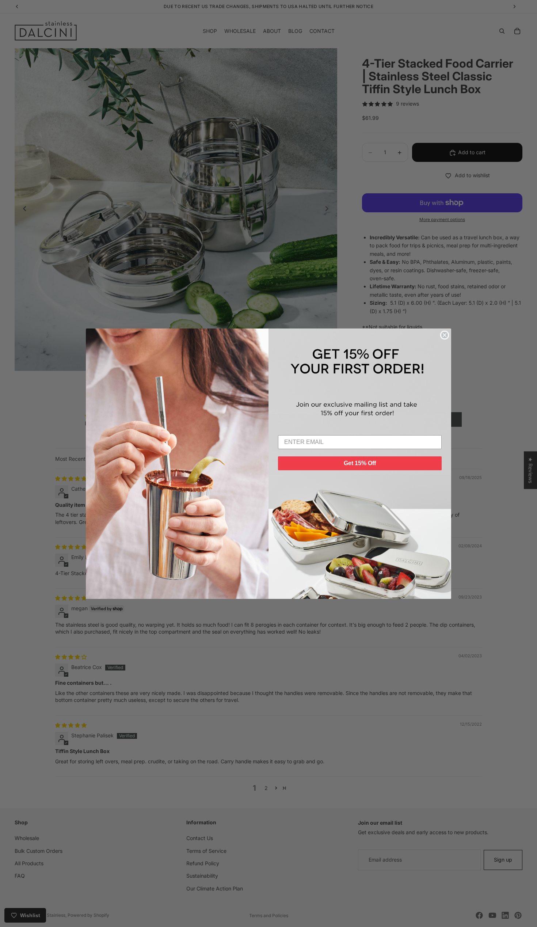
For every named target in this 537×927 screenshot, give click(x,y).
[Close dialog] (444, 335)
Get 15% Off (360, 463)
